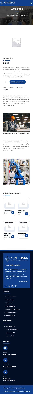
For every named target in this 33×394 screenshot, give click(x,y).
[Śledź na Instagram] (16, 286)
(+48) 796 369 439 (12, 265)
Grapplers (21, 21)
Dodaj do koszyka (17, 82)
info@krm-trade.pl (9, 355)
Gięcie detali (9, 303)
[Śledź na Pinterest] (12, 286)
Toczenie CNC (10, 336)
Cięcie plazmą (10, 300)
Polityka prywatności (10, 391)
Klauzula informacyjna (23, 391)
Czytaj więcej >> (23, 281)
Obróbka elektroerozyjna (13, 309)
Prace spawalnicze (11, 312)
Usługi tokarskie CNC (12, 329)
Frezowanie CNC (10, 326)
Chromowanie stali (11, 296)
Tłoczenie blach (10, 315)
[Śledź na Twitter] (9, 286)
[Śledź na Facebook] (6, 286)
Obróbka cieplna (10, 306)
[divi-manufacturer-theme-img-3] (16, 131)
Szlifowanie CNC (10, 333)
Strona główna (10, 21)
